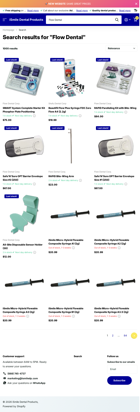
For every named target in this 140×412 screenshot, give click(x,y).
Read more (33, 10)
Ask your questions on (26, 382)
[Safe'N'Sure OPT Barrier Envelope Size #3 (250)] (24, 146)
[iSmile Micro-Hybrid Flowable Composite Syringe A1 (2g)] (70, 214)
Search (78, 356)
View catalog (5, 19)
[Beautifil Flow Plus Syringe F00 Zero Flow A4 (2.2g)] (70, 77)
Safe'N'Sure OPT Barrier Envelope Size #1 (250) (114, 178)
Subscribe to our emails (121, 361)
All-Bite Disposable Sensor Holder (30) (23, 246)
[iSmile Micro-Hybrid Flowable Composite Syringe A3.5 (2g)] (115, 282)
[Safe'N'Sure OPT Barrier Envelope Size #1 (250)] (115, 146)
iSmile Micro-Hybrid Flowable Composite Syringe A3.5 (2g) (111, 310)
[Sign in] (127, 20)
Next (134, 335)
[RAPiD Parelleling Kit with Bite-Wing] (115, 77)
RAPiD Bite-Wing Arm (61, 176)
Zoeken (117, 19)
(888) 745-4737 (17, 373)
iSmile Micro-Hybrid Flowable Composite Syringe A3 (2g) (20, 310)
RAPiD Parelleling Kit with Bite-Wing (115, 107)
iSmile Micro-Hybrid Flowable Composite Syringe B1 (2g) (65, 310)
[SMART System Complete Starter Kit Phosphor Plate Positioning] (24, 77)
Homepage (8, 29)
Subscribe (119, 380)
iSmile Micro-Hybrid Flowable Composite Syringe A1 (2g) (65, 241)
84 (125, 335)
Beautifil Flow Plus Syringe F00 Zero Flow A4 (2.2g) (69, 109)
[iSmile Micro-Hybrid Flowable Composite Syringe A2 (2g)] (115, 214)
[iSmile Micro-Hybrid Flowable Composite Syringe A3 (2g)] (24, 282)
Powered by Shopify (14, 406)
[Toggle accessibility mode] (135, 10)
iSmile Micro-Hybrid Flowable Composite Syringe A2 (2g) (111, 241)
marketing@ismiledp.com (23, 378)
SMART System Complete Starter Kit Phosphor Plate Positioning (24, 109)
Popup (34, 115)
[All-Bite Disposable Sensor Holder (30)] (24, 214)
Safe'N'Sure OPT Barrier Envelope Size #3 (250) (23, 178)
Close (136, 4)
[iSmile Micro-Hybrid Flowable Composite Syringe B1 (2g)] (70, 282)
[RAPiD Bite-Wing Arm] (70, 146)
